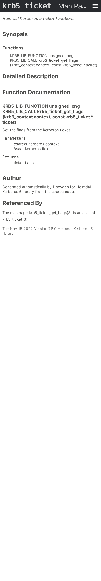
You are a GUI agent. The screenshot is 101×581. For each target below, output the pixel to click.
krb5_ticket (45, 5)
